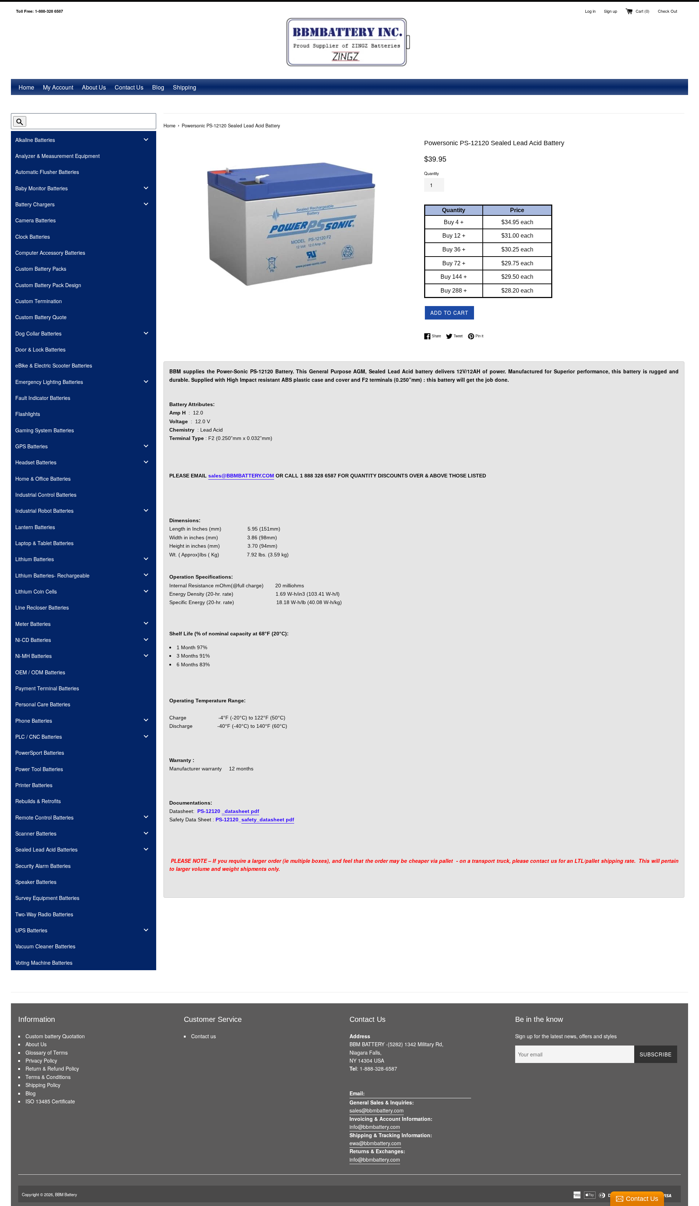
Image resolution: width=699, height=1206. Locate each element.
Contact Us (129, 87)
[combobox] (80, 121)
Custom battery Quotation (55, 1036)
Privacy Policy (41, 1060)
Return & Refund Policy (52, 1068)
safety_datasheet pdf (267, 819)
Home (26, 87)
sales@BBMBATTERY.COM (241, 476)
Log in (590, 11)
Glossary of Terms (46, 1052)
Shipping (184, 87)
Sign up (610, 11)
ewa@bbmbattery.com (375, 1143)
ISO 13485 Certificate (50, 1101)
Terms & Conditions (48, 1076)
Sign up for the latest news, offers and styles (566, 1036)
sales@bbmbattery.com (377, 1110)
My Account (58, 87)
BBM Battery (66, 1194)
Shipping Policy (42, 1084)
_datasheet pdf (240, 811)
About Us (94, 87)
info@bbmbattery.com (375, 1126)
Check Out (667, 11)
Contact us (203, 1036)
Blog (158, 87)
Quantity (431, 173)
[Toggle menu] (146, 139)
